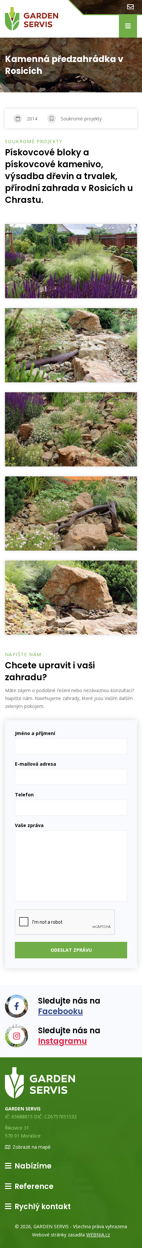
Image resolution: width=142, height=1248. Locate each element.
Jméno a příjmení (35, 733)
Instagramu (62, 1041)
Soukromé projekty (81, 118)
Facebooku (60, 1011)
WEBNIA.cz (98, 1235)
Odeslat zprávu (71, 950)
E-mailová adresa (35, 764)
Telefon (24, 794)
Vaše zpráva (29, 825)
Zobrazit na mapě (32, 1147)
